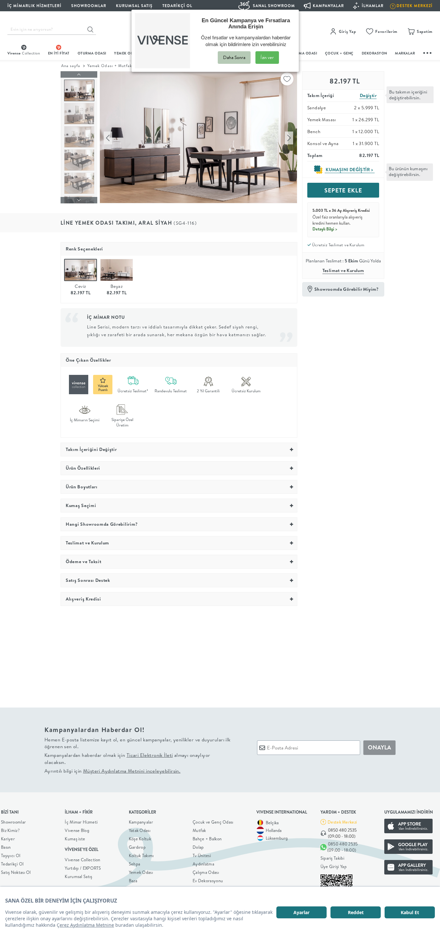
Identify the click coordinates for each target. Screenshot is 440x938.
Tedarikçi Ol (177, 5)
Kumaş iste (75, 839)
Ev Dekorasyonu (208, 881)
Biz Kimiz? (10, 830)
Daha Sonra (234, 57)
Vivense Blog (77, 830)
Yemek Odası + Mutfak (109, 65)
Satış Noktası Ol (16, 872)
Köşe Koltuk (140, 839)
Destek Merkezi (342, 822)
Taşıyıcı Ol (10, 855)
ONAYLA (379, 747)
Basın (6, 847)
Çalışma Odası (206, 872)
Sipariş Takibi (332, 858)
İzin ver (267, 57)
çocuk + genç (339, 53)
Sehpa (134, 864)
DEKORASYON (374, 53)
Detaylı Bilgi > (325, 229)
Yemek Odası (141, 872)
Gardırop (137, 847)
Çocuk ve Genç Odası (213, 822)
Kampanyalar (141, 822)
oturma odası (92, 53)
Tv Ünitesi (202, 855)
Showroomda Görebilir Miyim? (346, 289)
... (428, 52)
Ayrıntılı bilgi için (112, 770)
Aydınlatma (203, 864)
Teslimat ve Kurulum (343, 270)
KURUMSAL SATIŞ (134, 5)
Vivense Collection (82, 860)
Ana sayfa (70, 65)
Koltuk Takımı (141, 855)
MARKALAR (405, 53)
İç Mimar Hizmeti (81, 822)
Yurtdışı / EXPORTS (83, 868)
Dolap (198, 847)
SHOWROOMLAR (88, 5)
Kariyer (8, 839)
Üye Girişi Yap (333, 866)
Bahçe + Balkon (207, 839)
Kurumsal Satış (78, 876)
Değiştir (368, 95)
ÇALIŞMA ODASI (302, 53)
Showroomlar (13, 822)
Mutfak (199, 830)
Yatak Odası (139, 830)
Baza (133, 881)
